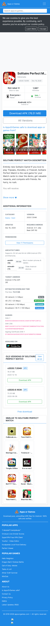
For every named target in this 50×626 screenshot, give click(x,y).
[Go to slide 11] (32, 150)
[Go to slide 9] (27, 150)
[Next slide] (41, 144)
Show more (8, 197)
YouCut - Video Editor (10, 541)
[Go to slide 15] (42, 150)
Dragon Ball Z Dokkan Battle (13, 562)
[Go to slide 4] (14, 150)
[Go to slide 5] (17, 150)
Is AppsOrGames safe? (11, 590)
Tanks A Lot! (7, 569)
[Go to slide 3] (12, 150)
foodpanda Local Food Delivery (14, 545)
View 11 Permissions (24, 243)
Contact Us (6, 594)
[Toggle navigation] (44, 3)
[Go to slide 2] (9, 150)
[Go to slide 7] (22, 150)
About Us (5, 587)
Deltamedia (21, 77)
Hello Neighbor (8, 558)
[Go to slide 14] (40, 150)
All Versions (25, 120)
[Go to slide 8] (24, 150)
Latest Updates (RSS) (10, 605)
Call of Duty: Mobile (9, 566)
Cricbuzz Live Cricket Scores (13, 534)
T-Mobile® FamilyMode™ (11, 530)
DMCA (4, 601)
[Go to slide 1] (7, 150)
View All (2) (39, 357)
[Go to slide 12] (35, 150)
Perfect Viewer (7, 548)
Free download (25, 411)
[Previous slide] (8, 144)
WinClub (5, 576)
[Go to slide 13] (37, 150)
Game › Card (10, 218)
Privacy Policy (7, 597)
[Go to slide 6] (19, 150)
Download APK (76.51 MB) (25, 113)
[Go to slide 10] (30, 150)
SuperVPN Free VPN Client (12, 537)
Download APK (25, 380)
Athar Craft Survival (9, 573)
